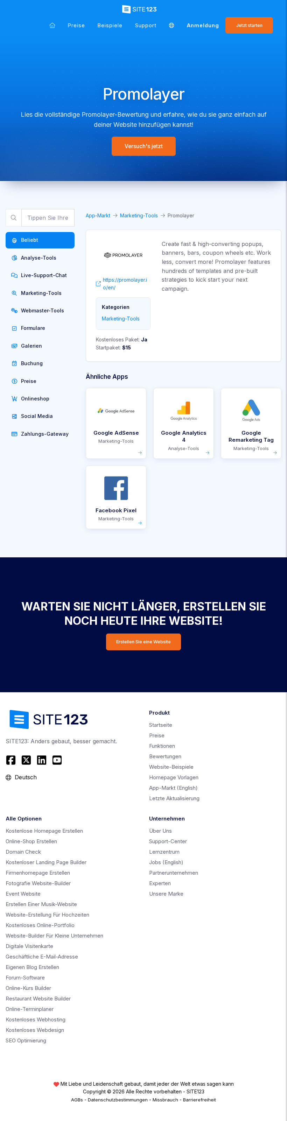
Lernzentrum (164, 851)
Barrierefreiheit (199, 1099)
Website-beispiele (171, 767)
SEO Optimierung (26, 1040)
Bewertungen (165, 756)
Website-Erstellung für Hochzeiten (47, 914)
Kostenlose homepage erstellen (44, 830)
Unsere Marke (166, 893)
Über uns (160, 830)
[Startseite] (52, 25)
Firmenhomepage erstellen (38, 872)
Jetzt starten (249, 25)
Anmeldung (203, 25)
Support (145, 25)
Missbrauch (165, 1099)
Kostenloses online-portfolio (40, 925)
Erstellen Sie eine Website (143, 641)
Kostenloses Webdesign (35, 1030)
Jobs (166, 862)
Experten (160, 883)
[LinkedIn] (42, 760)
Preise (76, 25)
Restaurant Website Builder (38, 998)
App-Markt (98, 215)
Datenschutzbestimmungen (118, 1099)
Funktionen (162, 746)
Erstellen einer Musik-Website (41, 904)
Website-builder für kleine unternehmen (54, 935)
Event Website (23, 893)
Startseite (160, 725)
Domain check (23, 851)
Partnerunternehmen (173, 872)
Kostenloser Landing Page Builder (46, 862)
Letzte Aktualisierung (174, 798)
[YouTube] (57, 760)
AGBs (77, 1099)
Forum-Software (25, 977)
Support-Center (168, 841)
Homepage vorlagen (173, 777)
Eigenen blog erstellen (32, 967)
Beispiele (110, 25)
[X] (26, 760)
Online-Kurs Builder (28, 988)
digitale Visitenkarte (29, 946)
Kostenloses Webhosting (35, 1019)
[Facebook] (12, 760)
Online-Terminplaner (30, 1009)
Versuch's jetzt (144, 146)
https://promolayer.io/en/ (125, 283)
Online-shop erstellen (31, 841)
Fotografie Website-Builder (38, 883)
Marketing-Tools (139, 215)
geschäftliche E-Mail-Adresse (42, 956)
